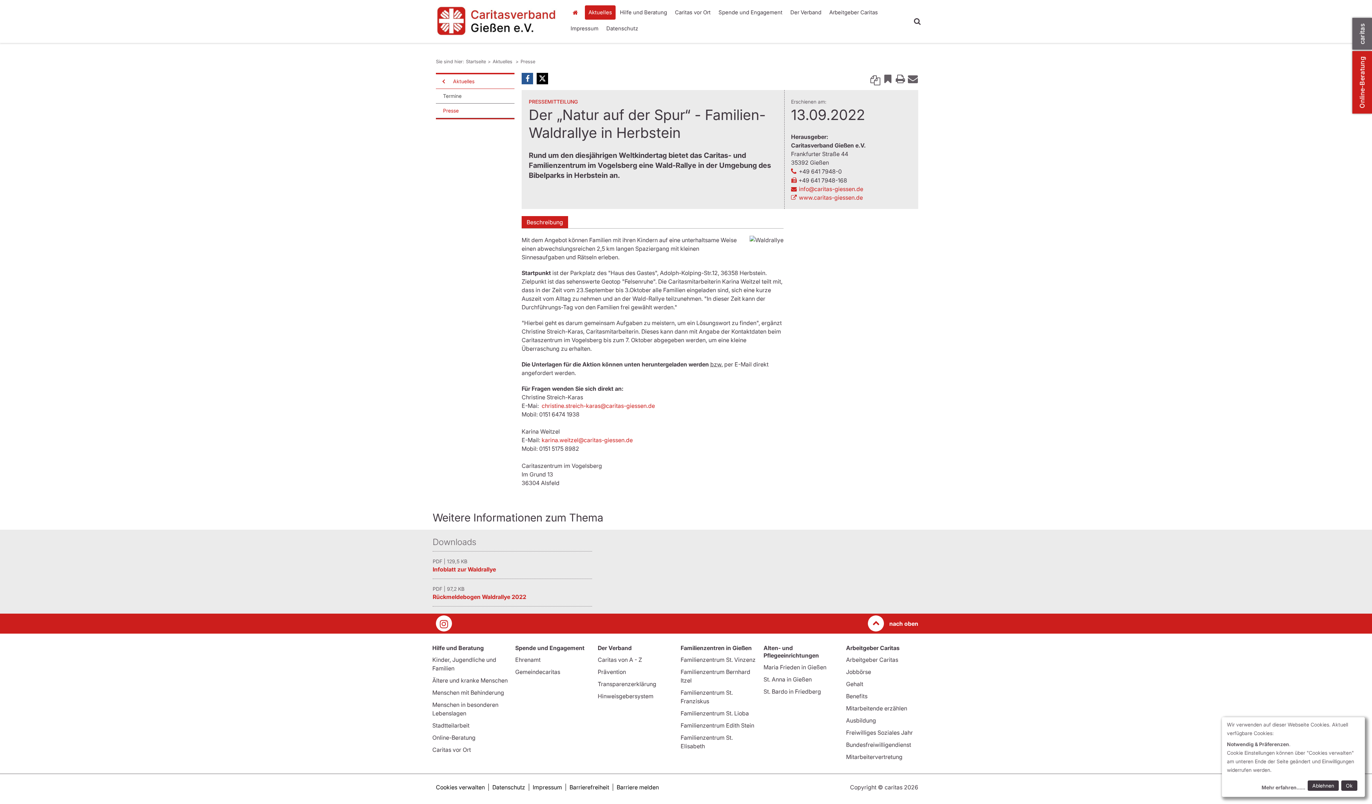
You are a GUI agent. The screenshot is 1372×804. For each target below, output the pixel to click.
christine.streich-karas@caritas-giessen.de (598, 405)
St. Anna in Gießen (788, 679)
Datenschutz (622, 28)
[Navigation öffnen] (443, 81)
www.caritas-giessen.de (831, 197)
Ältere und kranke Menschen (470, 680)
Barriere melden (638, 787)
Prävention (612, 671)
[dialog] (1293, 757)
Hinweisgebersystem (625, 696)
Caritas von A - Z (620, 659)
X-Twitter (542, 78)
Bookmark (888, 78)
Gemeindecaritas (537, 671)
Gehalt (854, 684)
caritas (1362, 33)
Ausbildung (861, 720)
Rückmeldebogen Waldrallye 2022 (479, 596)
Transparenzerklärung (627, 684)
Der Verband (805, 12)
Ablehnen (1323, 786)
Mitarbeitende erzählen (876, 708)
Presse (528, 61)
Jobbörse (858, 671)
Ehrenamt (528, 659)
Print (900, 78)
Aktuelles (600, 12)
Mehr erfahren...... (1283, 787)
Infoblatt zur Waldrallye (464, 569)
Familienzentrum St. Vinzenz (718, 659)
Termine (452, 96)
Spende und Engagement (750, 12)
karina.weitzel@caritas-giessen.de (587, 440)
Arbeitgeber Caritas (853, 12)
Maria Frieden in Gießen (795, 667)
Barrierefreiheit (589, 787)
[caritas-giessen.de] (496, 20)
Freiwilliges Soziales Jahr (879, 732)
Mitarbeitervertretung (874, 756)
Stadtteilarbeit (450, 725)
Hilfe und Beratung (643, 12)
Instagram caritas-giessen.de (444, 623)
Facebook (527, 78)
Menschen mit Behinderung (468, 692)
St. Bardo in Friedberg (792, 691)
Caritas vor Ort (693, 12)
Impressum (584, 28)
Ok (1349, 786)
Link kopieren (875, 78)
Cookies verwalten (460, 787)
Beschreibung (545, 222)
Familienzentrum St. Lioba (715, 713)
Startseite (577, 12)
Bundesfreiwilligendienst (878, 744)
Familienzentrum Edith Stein (717, 725)
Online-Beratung (1362, 82)
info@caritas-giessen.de (831, 189)
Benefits (857, 696)
